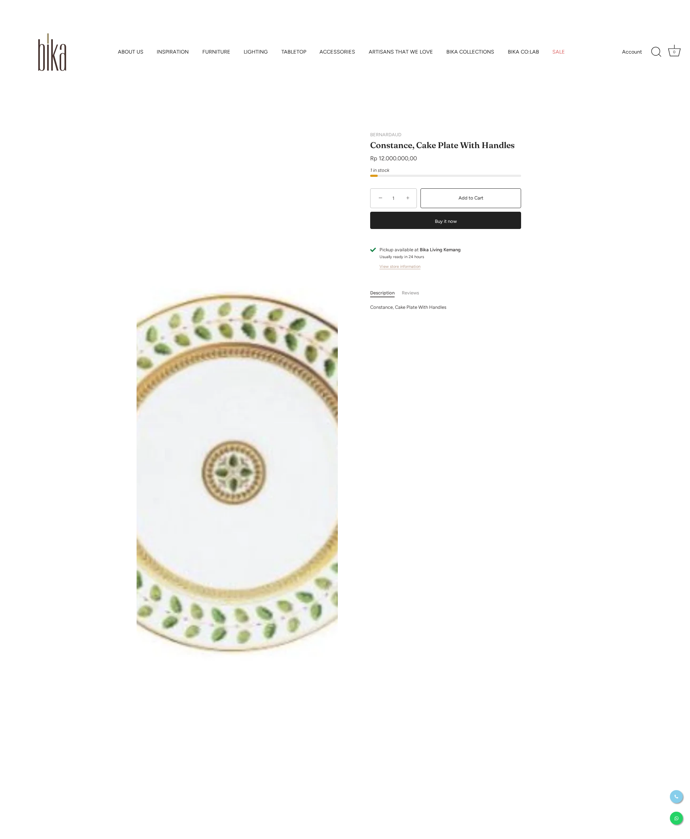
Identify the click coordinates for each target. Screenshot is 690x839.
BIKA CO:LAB (523, 52)
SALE (558, 52)
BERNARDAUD (385, 134)
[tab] (386, 293)
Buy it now (446, 221)
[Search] (656, 52)
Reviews (410, 293)
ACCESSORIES (337, 52)
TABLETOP (293, 52)
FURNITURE (216, 52)
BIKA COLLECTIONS (470, 52)
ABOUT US (130, 52)
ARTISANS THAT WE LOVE (401, 52)
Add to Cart (471, 198)
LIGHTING (256, 52)
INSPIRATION (173, 52)
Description (382, 293)
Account (632, 52)
